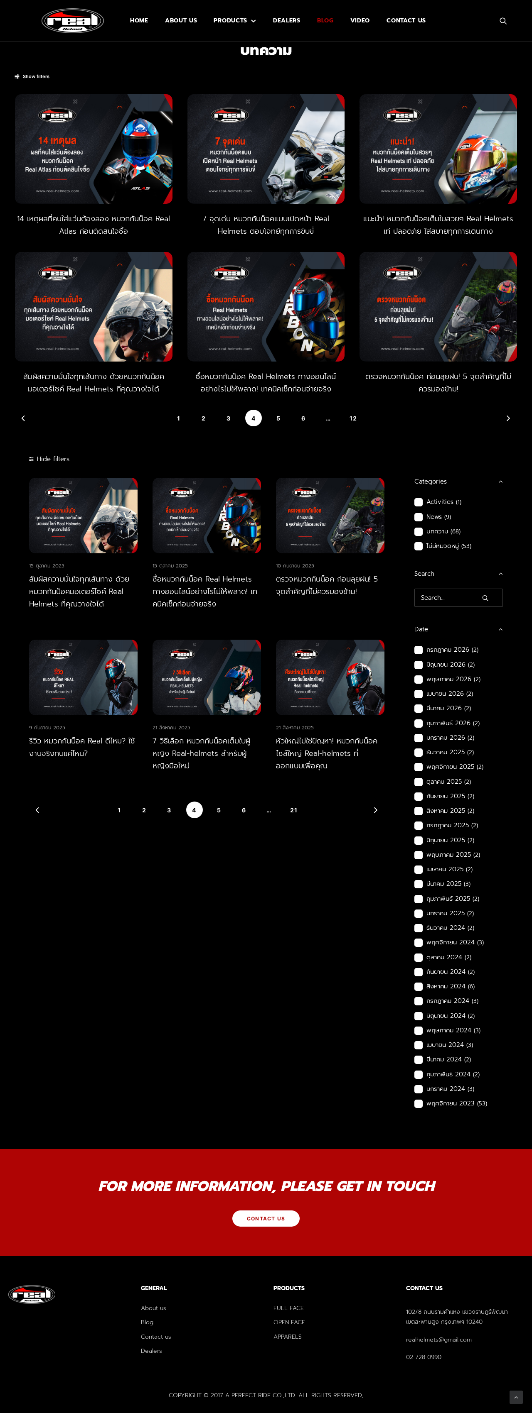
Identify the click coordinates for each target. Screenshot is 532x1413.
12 (353, 418)
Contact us (406, 20)
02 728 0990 (423, 1357)
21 (294, 810)
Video (360, 20)
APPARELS (287, 1336)
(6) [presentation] (471, 986)
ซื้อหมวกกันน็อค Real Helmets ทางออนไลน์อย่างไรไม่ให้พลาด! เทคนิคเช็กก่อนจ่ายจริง (205, 591)
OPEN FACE (289, 1322)
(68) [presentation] (456, 531)
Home (139, 20)
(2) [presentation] (475, 649)
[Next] (508, 418)
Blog (325, 20)
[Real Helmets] (73, 20)
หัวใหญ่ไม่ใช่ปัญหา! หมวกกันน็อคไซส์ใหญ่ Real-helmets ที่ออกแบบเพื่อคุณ (326, 753)
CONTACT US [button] (266, 1218)
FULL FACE (288, 1308)
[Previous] (23, 418)
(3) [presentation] (467, 884)
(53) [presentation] (466, 546)
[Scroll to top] (516, 1396)
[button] (507, 21)
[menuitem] (139, 21)
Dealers (286, 20)
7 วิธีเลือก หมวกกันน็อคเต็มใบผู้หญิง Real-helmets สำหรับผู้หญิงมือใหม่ (201, 753)
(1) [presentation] (458, 502)
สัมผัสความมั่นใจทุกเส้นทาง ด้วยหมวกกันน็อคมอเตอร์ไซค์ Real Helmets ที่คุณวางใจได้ (79, 591)
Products (230, 20)
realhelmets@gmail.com (439, 1339)
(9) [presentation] (447, 517)
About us (181, 20)
